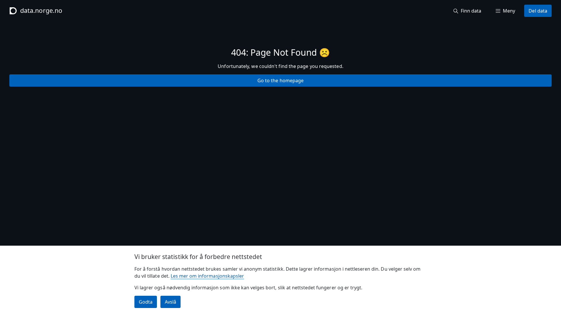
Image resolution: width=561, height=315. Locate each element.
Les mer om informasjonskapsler (207, 276)
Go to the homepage (280, 80)
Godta (146, 302)
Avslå (170, 302)
